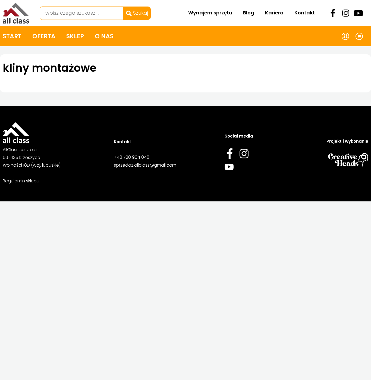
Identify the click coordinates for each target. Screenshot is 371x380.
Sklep (75, 36)
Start (12, 36)
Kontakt (304, 12)
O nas (104, 36)
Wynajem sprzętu (210, 12)
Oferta (43, 36)
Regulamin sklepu (21, 181)
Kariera (274, 12)
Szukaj (140, 13)
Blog (248, 12)
